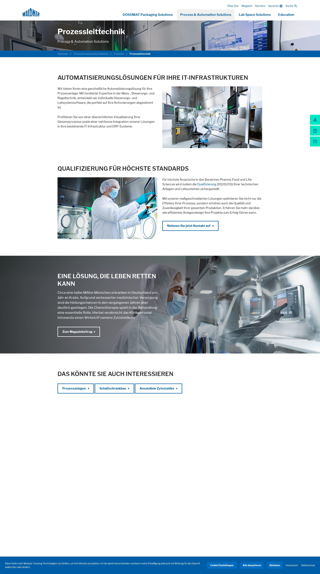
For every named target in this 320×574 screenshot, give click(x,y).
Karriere (260, 6)
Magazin (247, 6)
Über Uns (232, 6)
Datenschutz (308, 565)
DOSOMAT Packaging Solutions (148, 15)
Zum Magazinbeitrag (77, 331)
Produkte (119, 53)
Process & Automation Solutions (205, 15)
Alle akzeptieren (252, 565)
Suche (289, 6)
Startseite (63, 53)
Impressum (292, 565)
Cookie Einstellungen (222, 565)
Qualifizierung (207, 184)
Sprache (273, 6)
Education (286, 15)
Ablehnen (274, 565)
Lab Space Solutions (255, 15)
